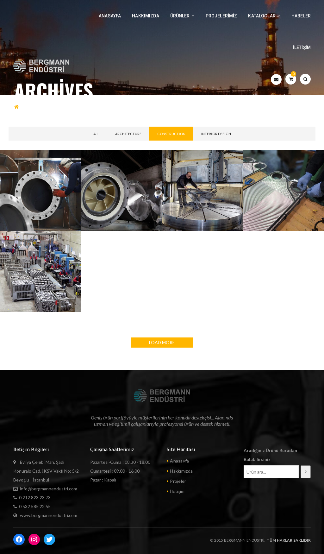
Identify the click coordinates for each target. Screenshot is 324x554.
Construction (171, 134)
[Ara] (306, 471)
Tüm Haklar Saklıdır (288, 540)
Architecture (128, 134)
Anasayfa (179, 460)
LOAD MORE (162, 342)
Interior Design (216, 134)
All (96, 134)
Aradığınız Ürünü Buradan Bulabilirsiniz (270, 455)
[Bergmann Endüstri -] (41, 66)
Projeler (178, 481)
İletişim (177, 491)
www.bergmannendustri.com (48, 515)
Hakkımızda (181, 471)
